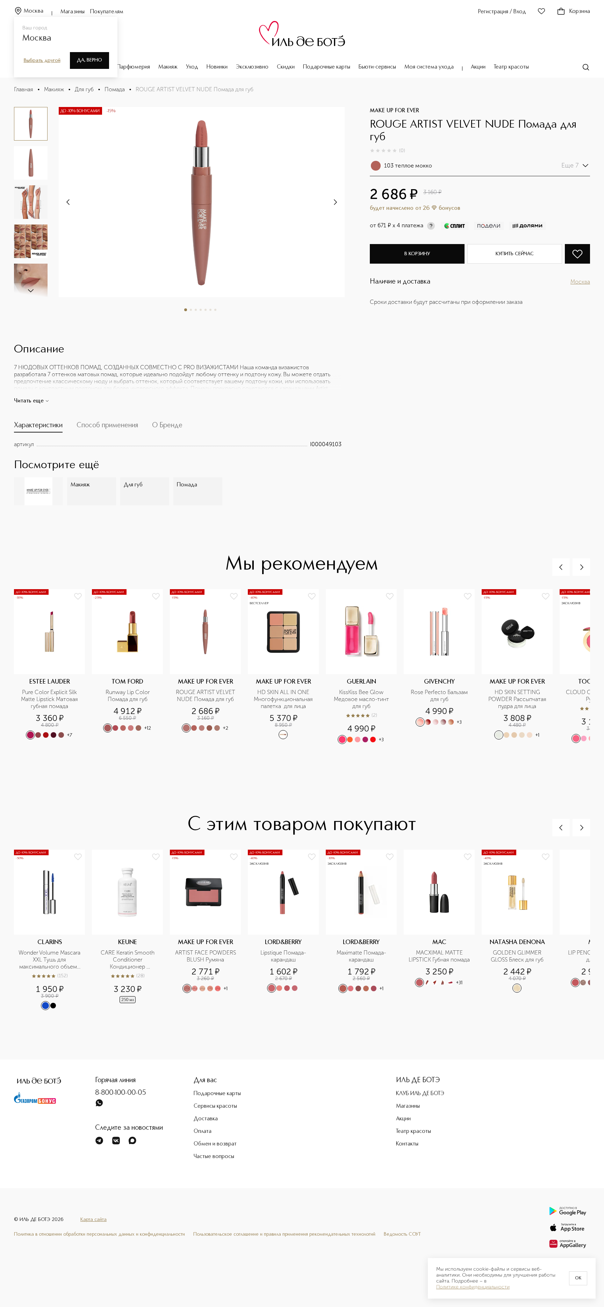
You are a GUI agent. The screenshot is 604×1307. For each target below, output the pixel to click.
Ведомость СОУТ (402, 1234)
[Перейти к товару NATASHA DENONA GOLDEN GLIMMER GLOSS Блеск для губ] (521, 930)
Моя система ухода (429, 67)
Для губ (84, 89)
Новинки (217, 67)
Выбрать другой (42, 60)
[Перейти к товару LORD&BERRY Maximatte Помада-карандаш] (365, 930)
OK (578, 1278)
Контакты (407, 1144)
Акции (478, 67)
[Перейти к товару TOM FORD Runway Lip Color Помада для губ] (131, 667)
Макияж (168, 67)
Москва (33, 11)
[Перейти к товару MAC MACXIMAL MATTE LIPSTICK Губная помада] (443, 930)
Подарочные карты (326, 67)
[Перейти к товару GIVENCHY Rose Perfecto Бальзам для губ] (443, 667)
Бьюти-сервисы (377, 67)
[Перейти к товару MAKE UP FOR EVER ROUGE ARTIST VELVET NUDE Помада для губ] (209, 667)
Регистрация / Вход (502, 12)
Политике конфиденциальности (473, 1287)
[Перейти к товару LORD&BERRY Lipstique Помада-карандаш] (287, 930)
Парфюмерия (133, 67)
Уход (192, 67)
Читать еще (29, 401)
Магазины (72, 12)
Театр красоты (511, 67)
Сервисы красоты (215, 1106)
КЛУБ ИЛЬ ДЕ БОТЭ (420, 1094)
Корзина (579, 11)
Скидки (286, 67)
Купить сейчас (515, 253)
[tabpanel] (177, 444)
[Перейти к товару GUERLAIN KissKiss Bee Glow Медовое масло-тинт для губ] (365, 667)
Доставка (206, 1119)
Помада (115, 89)
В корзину (417, 253)
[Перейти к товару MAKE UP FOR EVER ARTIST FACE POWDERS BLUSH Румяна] (209, 930)
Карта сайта (93, 1219)
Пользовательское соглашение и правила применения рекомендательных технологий (284, 1234)
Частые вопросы (214, 1156)
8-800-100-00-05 (120, 1093)
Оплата (202, 1131)
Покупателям (106, 12)
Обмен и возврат (215, 1144)
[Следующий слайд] (31, 290)
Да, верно (89, 60)
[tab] (38, 427)
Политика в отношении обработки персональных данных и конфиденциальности (99, 1234)
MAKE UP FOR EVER (394, 111)
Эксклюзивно (252, 67)
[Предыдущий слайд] (561, 567)
